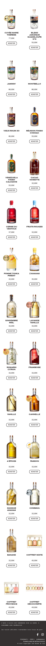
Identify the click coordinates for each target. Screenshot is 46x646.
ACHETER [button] (11, 43)
